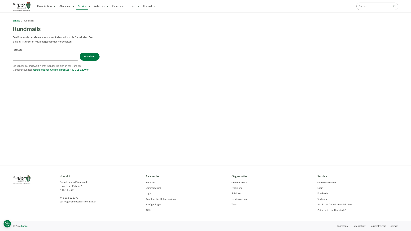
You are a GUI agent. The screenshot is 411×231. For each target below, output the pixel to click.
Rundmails (322, 193)
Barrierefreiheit (378, 226)
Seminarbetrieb (153, 188)
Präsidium (237, 188)
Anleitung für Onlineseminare (161, 199)
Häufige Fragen (153, 204)
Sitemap (394, 226)
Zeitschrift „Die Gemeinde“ (331, 210)
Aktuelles (99, 6)
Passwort (17, 50)
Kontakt (147, 6)
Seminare (150, 182)
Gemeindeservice (326, 182)
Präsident (236, 193)
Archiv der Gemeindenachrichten (334, 204)
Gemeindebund (239, 182)
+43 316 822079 (79, 70)
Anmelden (89, 56)
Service (82, 6)
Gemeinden (118, 6)
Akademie (64, 6)
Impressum (342, 226)
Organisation (44, 6)
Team (234, 204)
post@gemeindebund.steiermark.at (50, 70)
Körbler (24, 226)
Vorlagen (322, 199)
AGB (148, 210)
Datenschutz (359, 226)
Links (132, 6)
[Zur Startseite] (22, 6)
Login (148, 193)
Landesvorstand (240, 199)
